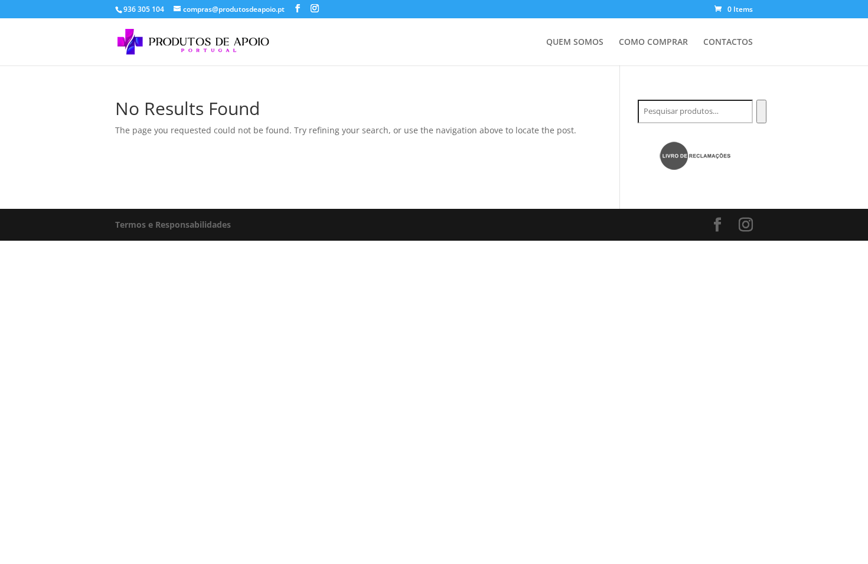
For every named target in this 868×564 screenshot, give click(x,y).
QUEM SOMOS (574, 42)
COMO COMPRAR (653, 42)
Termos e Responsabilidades (173, 224)
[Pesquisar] (761, 111)
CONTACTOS (728, 42)
